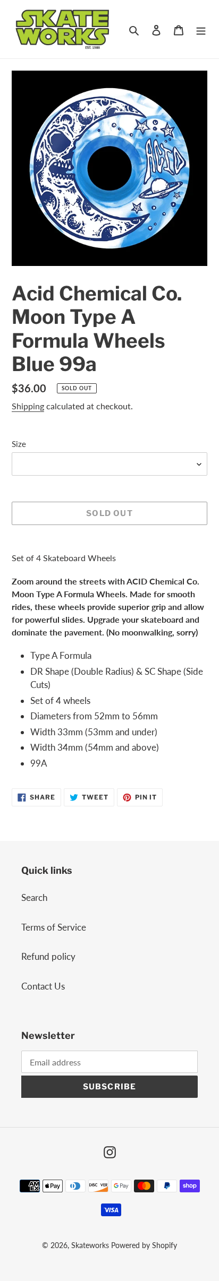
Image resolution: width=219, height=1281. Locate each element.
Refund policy (48, 956)
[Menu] (201, 29)
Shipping (28, 406)
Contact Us (43, 986)
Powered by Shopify (144, 1245)
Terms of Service (53, 927)
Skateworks (90, 1245)
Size (19, 444)
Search (34, 897)
